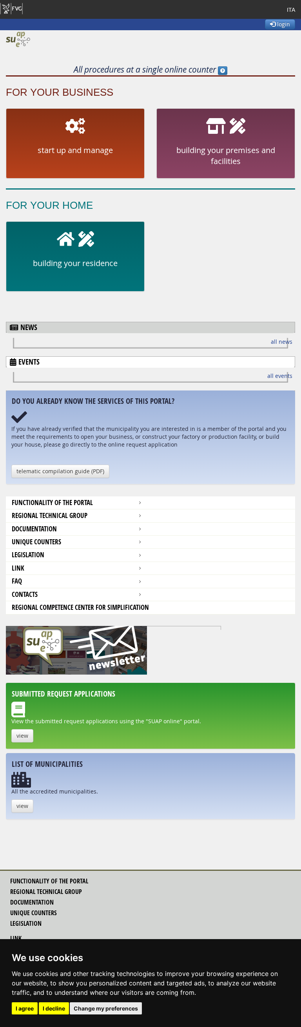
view (22, 735)
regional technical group (46, 891)
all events (279, 375)
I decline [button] (54, 1008)
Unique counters (36, 541)
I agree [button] (25, 1008)
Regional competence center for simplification (80, 607)
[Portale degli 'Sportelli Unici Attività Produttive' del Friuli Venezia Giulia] (18, 39)
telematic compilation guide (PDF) (60, 471)
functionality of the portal (49, 881)
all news (281, 341)
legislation (26, 923)
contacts (25, 594)
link (16, 938)
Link (18, 568)
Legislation (28, 554)
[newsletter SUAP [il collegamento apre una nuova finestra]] (150, 650)
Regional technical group (49, 515)
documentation (34, 528)
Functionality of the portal (52, 502)
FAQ (17, 581)
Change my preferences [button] (106, 1008)
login (283, 24)
